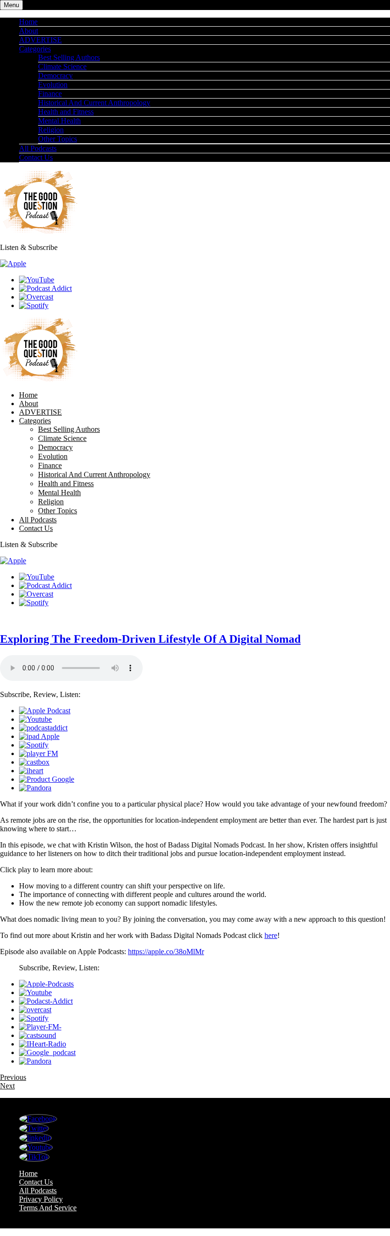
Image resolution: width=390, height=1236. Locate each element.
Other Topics (57, 139)
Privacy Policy (41, 1199)
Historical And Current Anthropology (94, 103)
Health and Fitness (66, 112)
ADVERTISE (40, 40)
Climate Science (62, 66)
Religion (51, 130)
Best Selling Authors (69, 57)
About (28, 31)
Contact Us (36, 157)
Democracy (55, 75)
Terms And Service (48, 1208)
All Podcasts (38, 148)
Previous (13, 1077)
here (270, 935)
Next (7, 1086)
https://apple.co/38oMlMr (166, 951)
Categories (35, 49)
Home (28, 22)
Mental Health (59, 121)
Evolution (53, 84)
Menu (11, 5)
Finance (50, 94)
